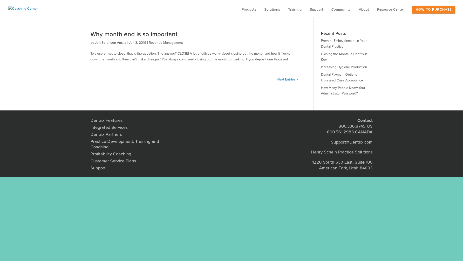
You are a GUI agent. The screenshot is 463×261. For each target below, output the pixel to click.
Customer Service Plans (113, 161)
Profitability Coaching (110, 154)
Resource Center (390, 10)
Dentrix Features (106, 120)
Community (341, 10)
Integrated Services (109, 127)
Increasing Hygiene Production (344, 67)
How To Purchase (434, 9)
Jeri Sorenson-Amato (110, 43)
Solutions (272, 10)
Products (249, 10)
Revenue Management (166, 43)
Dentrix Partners (106, 134)
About (364, 10)
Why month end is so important (133, 34)
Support (316, 10)
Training (295, 10)
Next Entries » (287, 79)
